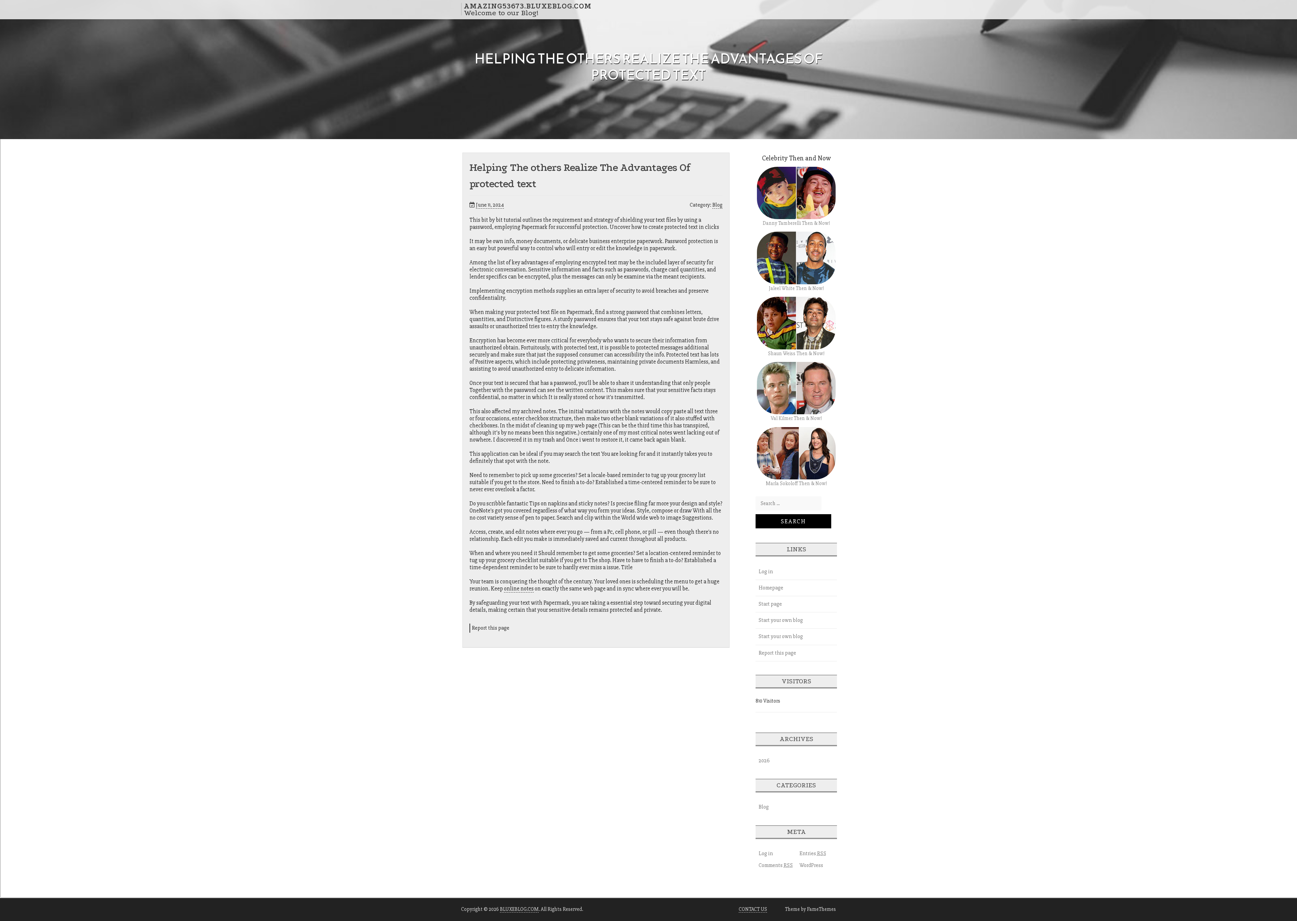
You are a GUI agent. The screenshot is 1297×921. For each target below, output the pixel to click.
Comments (776, 865)
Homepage (771, 587)
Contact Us (753, 909)
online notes (519, 588)
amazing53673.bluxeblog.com (527, 5)
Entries (812, 853)
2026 (764, 760)
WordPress (811, 865)
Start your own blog (781, 620)
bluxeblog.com (519, 909)
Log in (766, 571)
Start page (770, 604)
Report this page (490, 628)
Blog (717, 205)
